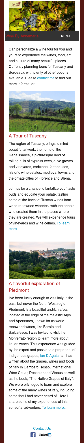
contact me (45, 77)
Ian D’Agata (49, 355)
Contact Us (42, 428)
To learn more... (54, 407)
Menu (65, 36)
